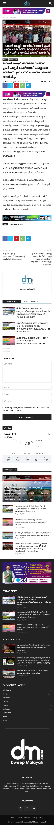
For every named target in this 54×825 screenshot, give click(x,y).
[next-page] (8, 350)
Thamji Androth (9, 499)
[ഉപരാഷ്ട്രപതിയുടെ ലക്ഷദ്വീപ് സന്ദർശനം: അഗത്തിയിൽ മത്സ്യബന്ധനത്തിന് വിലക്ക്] (8, 535)
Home (5, 17)
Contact (27, 817)
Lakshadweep (13, 59)
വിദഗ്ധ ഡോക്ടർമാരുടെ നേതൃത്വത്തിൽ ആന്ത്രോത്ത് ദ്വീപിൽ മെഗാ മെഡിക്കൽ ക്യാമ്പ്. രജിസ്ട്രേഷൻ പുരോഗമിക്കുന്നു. (33, 660)
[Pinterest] (16, 85)
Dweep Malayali (10, 82)
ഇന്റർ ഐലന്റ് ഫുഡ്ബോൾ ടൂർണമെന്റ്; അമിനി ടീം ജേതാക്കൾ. (14, 256)
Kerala (13, 17)
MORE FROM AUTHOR (31, 302)
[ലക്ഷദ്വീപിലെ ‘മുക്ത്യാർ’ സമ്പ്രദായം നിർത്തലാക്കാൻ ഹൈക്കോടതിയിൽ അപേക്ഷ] (9, 648)
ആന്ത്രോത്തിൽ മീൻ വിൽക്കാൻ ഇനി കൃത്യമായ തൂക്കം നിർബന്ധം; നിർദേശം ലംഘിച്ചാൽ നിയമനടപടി (31, 508)
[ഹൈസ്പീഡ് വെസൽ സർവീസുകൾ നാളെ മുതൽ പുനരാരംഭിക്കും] (9, 673)
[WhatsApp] (22, 85)
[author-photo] (27, 286)
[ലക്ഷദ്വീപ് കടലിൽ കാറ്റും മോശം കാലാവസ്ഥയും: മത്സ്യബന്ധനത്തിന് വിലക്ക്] (9, 340)
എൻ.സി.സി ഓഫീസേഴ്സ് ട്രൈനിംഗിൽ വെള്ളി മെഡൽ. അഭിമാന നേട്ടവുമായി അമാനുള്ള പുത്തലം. (41, 259)
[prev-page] (4, 350)
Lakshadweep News (16, 224)
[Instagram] (27, 808)
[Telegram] (28, 85)
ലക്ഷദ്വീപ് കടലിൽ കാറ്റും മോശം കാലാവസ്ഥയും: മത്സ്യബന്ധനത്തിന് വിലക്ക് (30, 522)
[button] (4, 3)
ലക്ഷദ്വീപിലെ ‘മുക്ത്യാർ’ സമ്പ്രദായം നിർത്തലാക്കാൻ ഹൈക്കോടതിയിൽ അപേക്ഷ (33, 647)
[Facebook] (5, 85)
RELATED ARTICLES (12, 302)
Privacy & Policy (37, 817)
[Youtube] (33, 808)
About (20, 817)
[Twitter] (10, 85)
